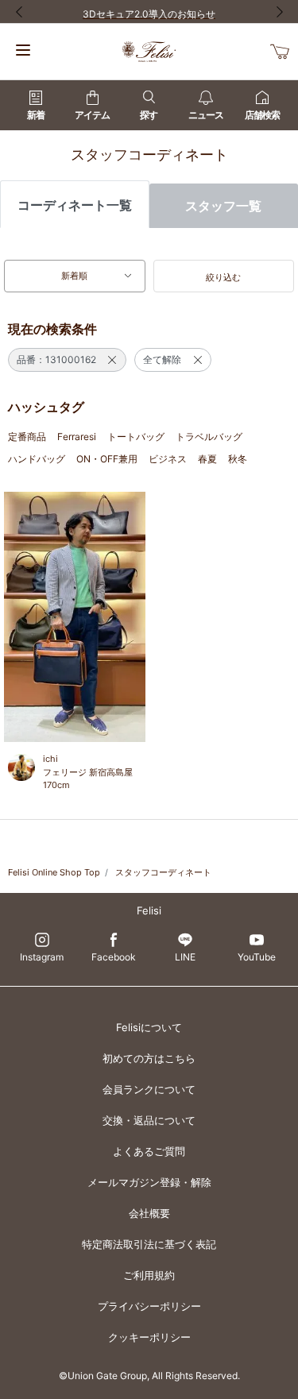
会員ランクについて (149, 1089)
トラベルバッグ (209, 437)
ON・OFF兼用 (106, 459)
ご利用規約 (149, 1275)
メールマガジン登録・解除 (149, 1182)
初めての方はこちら (149, 1058)
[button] (224, 276)
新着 (36, 115)
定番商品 (27, 437)
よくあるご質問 (149, 1151)
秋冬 (237, 459)
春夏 (207, 459)
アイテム (92, 115)
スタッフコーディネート (163, 872)
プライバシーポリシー (149, 1306)
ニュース (205, 115)
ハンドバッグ (36, 459)
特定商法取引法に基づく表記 (149, 1244)
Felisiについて (149, 1027)
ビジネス (168, 459)
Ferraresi (76, 437)
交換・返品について (149, 1120)
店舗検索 (262, 115)
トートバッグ (135, 437)
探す (148, 115)
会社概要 (149, 1213)
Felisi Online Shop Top (54, 872)
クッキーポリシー (149, 1337)
